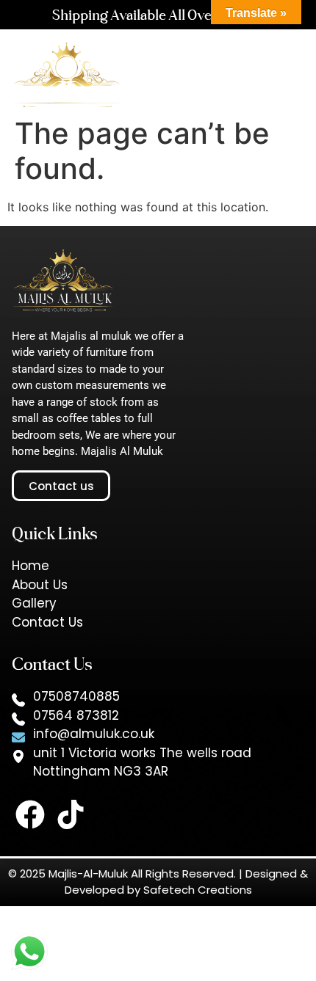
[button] (237, 82)
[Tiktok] (70, 814)
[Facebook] (30, 814)
